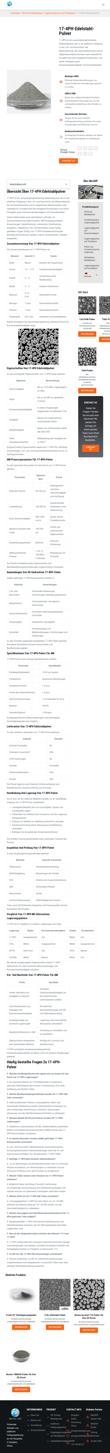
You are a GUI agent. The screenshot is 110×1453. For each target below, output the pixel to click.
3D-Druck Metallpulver (32, 13)
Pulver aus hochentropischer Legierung (91, 249)
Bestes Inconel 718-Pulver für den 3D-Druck (89, 1316)
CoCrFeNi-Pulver (87, 319)
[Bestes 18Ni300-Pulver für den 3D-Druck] (21, 1354)
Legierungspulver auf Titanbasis (91, 240)
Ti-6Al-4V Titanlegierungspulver (21, 1315)
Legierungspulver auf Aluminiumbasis (91, 231)
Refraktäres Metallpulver (89, 258)
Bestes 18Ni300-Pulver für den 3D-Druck (21, 1376)
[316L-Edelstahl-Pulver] (55, 1294)
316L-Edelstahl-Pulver (55, 1315)
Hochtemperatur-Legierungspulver (91, 221)
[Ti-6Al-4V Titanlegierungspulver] (21, 1294)
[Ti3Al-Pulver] (87, 356)
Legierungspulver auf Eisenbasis (60, 13)
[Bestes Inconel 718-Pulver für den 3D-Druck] (88, 1294)
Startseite (15, 13)
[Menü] (103, 4)
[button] (80, 148)
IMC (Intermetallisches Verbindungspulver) (87, 377)
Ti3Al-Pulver (87, 370)
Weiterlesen (87, 334)
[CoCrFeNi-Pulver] (87, 305)
